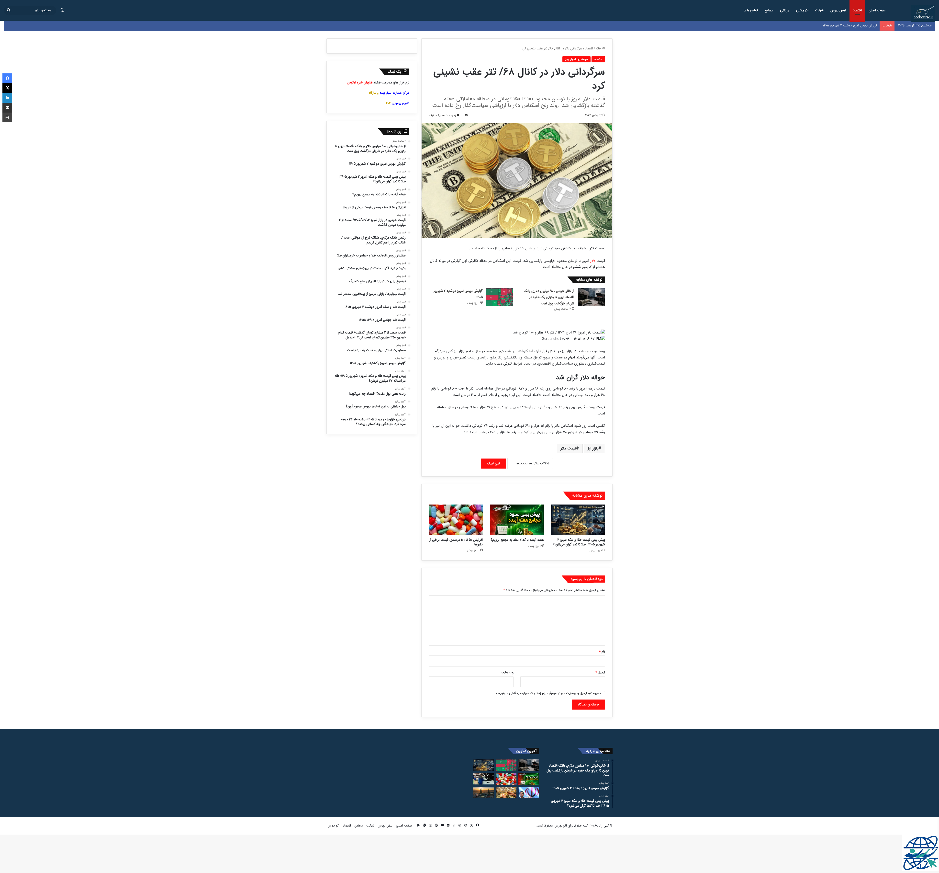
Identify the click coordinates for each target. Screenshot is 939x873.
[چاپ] (7, 117)
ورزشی (784, 10)
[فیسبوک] (7, 78)
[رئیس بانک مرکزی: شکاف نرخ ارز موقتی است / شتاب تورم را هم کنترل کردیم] (528, 792)
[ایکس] (7, 88)
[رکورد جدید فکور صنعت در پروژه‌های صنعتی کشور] (483, 792)
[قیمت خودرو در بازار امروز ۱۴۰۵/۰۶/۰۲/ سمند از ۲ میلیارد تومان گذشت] (483, 779)
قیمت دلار (568, 448)
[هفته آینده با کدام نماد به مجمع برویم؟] (517, 520)
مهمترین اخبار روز (576, 59)
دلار (592, 261)
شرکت (819, 10)
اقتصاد (857, 10)
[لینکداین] (7, 98)
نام (602, 651)
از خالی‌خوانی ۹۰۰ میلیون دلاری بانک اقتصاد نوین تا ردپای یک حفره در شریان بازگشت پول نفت (549, 297)
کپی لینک (493, 463)
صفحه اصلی (877, 10)
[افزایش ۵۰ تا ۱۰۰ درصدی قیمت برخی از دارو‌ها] (456, 520)
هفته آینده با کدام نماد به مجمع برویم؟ (517, 539)
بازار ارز (593, 448)
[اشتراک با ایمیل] (7, 108)
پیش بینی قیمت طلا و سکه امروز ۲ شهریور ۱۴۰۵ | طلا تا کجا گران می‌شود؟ (828, 25)
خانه (599, 48)
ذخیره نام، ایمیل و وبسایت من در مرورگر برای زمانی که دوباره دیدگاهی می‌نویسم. (548, 693)
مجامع (769, 10)
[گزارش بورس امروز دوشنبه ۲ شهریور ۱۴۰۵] (499, 297)
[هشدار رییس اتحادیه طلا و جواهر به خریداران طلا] (506, 792)
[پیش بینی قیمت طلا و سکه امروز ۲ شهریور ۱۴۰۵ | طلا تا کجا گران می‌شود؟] (578, 520)
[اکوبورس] (923, 13)
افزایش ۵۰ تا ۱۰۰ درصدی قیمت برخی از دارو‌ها (456, 542)
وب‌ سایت (507, 672)
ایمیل (600, 672)
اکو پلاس (802, 10)
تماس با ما (751, 10)
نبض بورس (838, 10)
